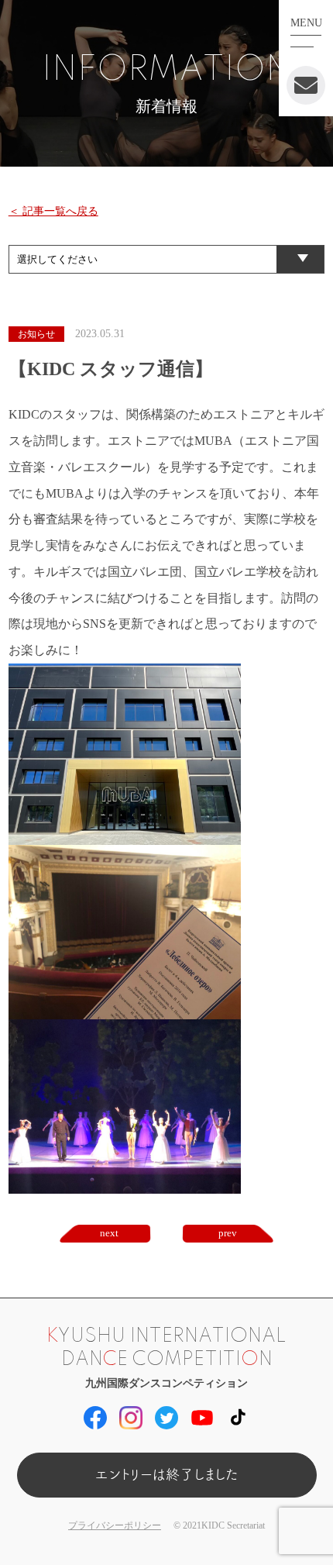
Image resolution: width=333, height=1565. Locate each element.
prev (227, 1233)
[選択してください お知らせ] (167, 258)
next (109, 1233)
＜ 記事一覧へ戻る (53, 211)
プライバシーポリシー (114, 1525)
